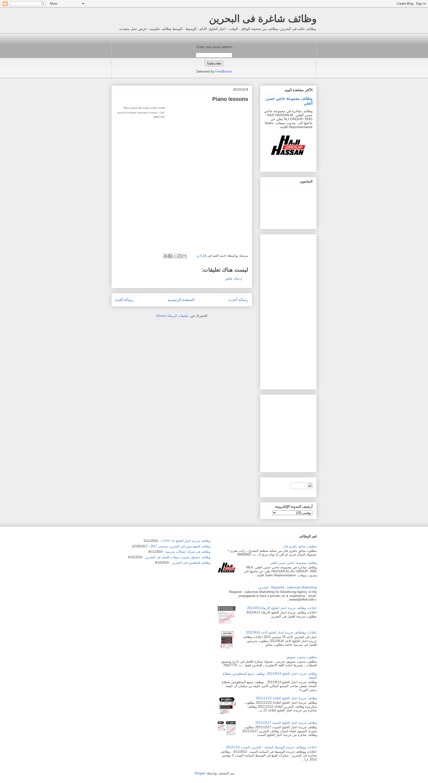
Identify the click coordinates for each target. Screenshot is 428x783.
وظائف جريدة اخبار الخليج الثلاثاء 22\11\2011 (286, 698)
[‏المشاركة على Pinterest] (165, 255)
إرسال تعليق (233, 278)
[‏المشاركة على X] (174, 255)
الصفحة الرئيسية (180, 300)
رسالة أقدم (124, 300)
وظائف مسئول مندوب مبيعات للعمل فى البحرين (177, 557)
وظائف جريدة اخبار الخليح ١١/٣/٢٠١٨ (185, 541)
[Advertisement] (206, 140)
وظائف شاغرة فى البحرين (263, 18)
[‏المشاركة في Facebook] (170, 255)
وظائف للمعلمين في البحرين (191, 562)
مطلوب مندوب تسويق (301, 657)
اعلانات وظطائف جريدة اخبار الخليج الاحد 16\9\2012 (281, 632)
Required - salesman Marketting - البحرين (287, 587)
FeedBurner (223, 71)
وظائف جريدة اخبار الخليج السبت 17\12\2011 (286, 723)
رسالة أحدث (238, 300)
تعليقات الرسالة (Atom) (172, 316)
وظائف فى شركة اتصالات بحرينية (187, 552)
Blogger (200, 773)
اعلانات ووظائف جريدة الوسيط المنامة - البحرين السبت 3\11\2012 (271, 747)
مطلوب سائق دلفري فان (300, 546)
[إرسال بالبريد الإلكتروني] (184, 255)
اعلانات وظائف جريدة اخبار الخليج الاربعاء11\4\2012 (282, 608)
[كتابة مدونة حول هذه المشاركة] (179, 255)
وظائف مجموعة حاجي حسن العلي (293, 563)
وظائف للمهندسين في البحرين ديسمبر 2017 (180, 546)
